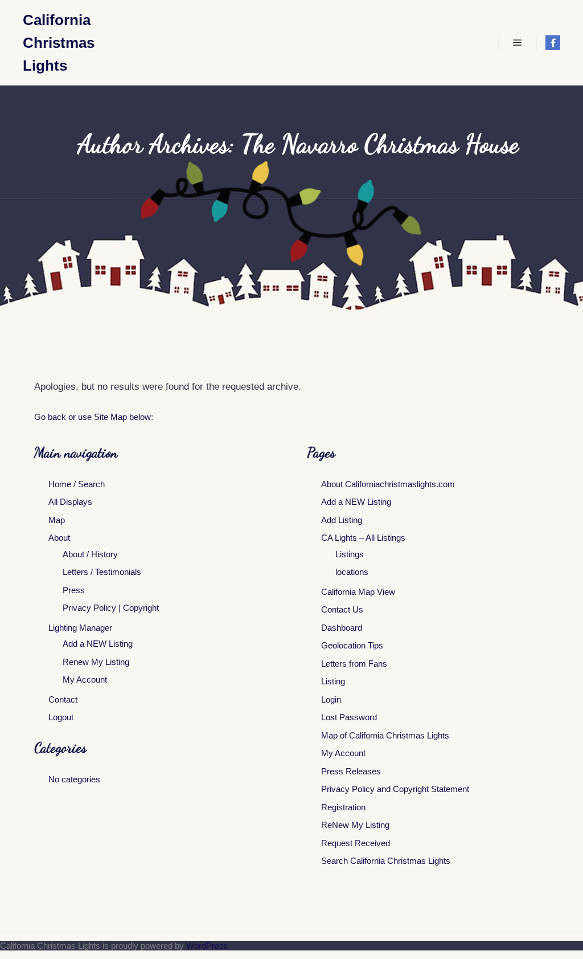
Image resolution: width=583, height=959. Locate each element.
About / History (90, 554)
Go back (50, 417)
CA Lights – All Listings (363, 537)
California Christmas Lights (59, 42)
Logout (60, 717)
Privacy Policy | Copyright (111, 608)
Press (74, 590)
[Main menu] (517, 42)
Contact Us (342, 609)
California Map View (358, 592)
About (59, 537)
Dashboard (341, 627)
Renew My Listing (96, 662)
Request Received (355, 843)
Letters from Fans (354, 663)
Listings (349, 554)
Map (56, 520)
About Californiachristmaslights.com (388, 484)
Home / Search (76, 484)
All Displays (70, 502)
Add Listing (341, 520)
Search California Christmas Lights (385, 861)
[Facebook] (552, 42)
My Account (85, 679)
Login (331, 699)
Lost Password (349, 717)
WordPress (207, 945)
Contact (62, 699)
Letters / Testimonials (102, 572)
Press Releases (351, 771)
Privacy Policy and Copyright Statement (395, 789)
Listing (333, 681)
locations (351, 572)
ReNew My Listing (355, 825)
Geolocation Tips (352, 645)
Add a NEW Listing (98, 643)
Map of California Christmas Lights (385, 735)
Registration (343, 807)
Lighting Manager (80, 627)
